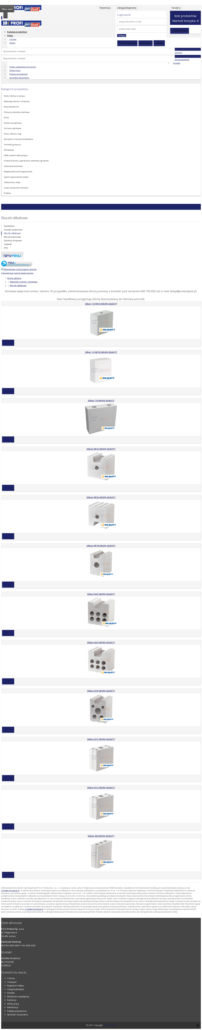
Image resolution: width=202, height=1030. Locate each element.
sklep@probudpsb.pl (10, 958)
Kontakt (176, 63)
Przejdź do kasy (180, 30)
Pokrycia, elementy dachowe (17, 112)
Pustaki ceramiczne (13, 229)
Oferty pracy (15, 70)
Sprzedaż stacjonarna (19, 77)
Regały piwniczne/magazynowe (18, 171)
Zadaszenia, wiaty (12, 182)
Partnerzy (11, 1000)
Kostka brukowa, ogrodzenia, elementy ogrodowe (26, 160)
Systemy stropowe (13, 240)
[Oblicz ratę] (16, 265)
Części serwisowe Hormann (16, 187)
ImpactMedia (110, 1025)
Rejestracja (105, 7)
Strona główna (14, 278)
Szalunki (8, 244)
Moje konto (145, 43)
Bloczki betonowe (12, 237)
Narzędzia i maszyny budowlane (18, 139)
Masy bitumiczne (11, 106)
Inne (6, 247)
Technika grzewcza (12, 144)
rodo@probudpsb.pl (10, 890)
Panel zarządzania (127, 43)
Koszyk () (176, 7)
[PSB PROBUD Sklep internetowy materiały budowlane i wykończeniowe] (21, 10)
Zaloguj (121, 35)
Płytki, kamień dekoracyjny (16, 155)
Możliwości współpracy (18, 996)
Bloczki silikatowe (12, 233)
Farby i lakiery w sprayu (14, 96)
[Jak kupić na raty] (12, 258)
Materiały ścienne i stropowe (17, 101)
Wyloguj (159, 43)
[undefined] (21, 26)
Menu (10, 35)
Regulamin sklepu (15, 985)
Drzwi (6, 117)
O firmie (12, 39)
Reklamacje (12, 1007)
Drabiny (7, 193)
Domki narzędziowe (13, 123)
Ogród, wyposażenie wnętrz (16, 177)
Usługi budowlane (181, 59)
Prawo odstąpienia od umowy (22, 67)
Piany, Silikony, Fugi (12, 133)
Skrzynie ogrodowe (12, 128)
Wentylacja (9, 150)
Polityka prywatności (18, 74)
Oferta (12, 43)
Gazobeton (9, 226)
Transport (177, 52)
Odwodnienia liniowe (13, 166)
